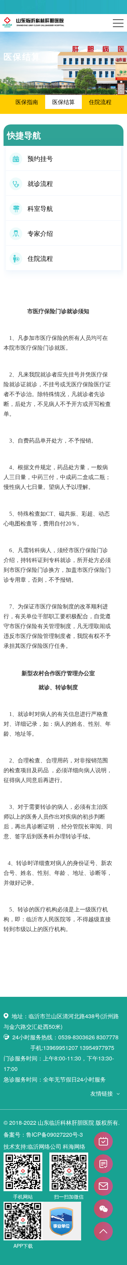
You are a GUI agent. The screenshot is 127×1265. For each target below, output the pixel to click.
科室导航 (40, 208)
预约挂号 (40, 158)
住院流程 (100, 102)
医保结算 (63, 102)
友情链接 (101, 1093)
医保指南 (27, 102)
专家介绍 (40, 233)
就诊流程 (40, 183)
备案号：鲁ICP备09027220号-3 (43, 1134)
